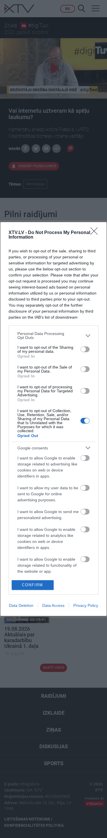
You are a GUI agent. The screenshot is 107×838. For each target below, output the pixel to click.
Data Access (53, 605)
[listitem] (53, 336)
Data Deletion (21, 605)
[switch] (85, 349)
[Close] (95, 232)
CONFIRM (32, 585)
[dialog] (53, 419)
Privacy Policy (85, 605)
